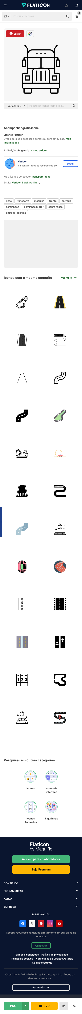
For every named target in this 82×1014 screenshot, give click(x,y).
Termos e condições (26, 954)
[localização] (60, 717)
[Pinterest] (41, 923)
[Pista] (22, 642)
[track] (60, 680)
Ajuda (8, 898)
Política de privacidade (54, 954)
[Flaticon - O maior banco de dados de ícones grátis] (36, 5)
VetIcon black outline (25, 182)
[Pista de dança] (22, 717)
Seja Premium (41, 869)
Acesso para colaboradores (41, 859)
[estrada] (60, 302)
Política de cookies (22, 958)
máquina (39, 200)
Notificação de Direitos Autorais (54, 958)
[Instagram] (50, 923)
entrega (66, 200)
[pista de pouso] (22, 491)
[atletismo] (22, 566)
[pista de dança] (60, 529)
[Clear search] (59, 16)
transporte (23, 200)
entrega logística (16, 212)
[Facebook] (22, 923)
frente (53, 200)
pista (9, 200)
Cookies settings (42, 962)
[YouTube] (59, 923)
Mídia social (41, 914)
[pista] (22, 340)
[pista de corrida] (22, 302)
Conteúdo (11, 883)
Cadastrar (41, 945)
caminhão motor (33, 206)
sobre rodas (55, 206)
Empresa (10, 906)
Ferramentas (13, 890)
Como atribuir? (40, 150)
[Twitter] (32, 923)
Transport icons (40, 176)
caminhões (12, 206)
